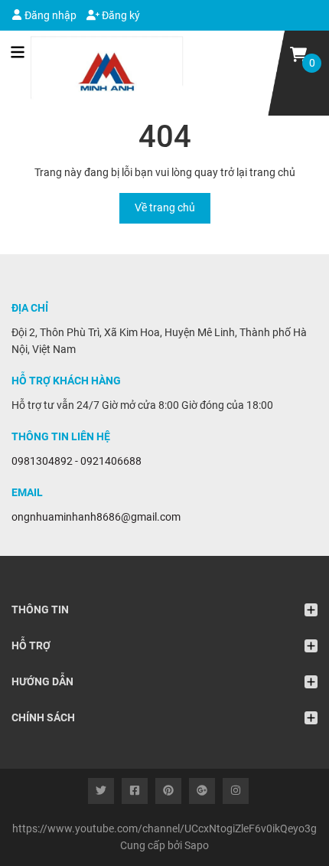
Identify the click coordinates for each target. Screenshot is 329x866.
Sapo (196, 845)
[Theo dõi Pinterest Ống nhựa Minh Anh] (168, 791)
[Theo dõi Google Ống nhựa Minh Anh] (202, 791)
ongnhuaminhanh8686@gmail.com (96, 517)
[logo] (97, 73)
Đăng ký (119, 15)
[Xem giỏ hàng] (298, 53)
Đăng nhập (49, 15)
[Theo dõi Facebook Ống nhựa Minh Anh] (135, 791)
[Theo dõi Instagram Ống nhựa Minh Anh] (236, 791)
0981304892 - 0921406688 (76, 461)
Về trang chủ (165, 207)
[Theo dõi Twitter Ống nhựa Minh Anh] (101, 791)
